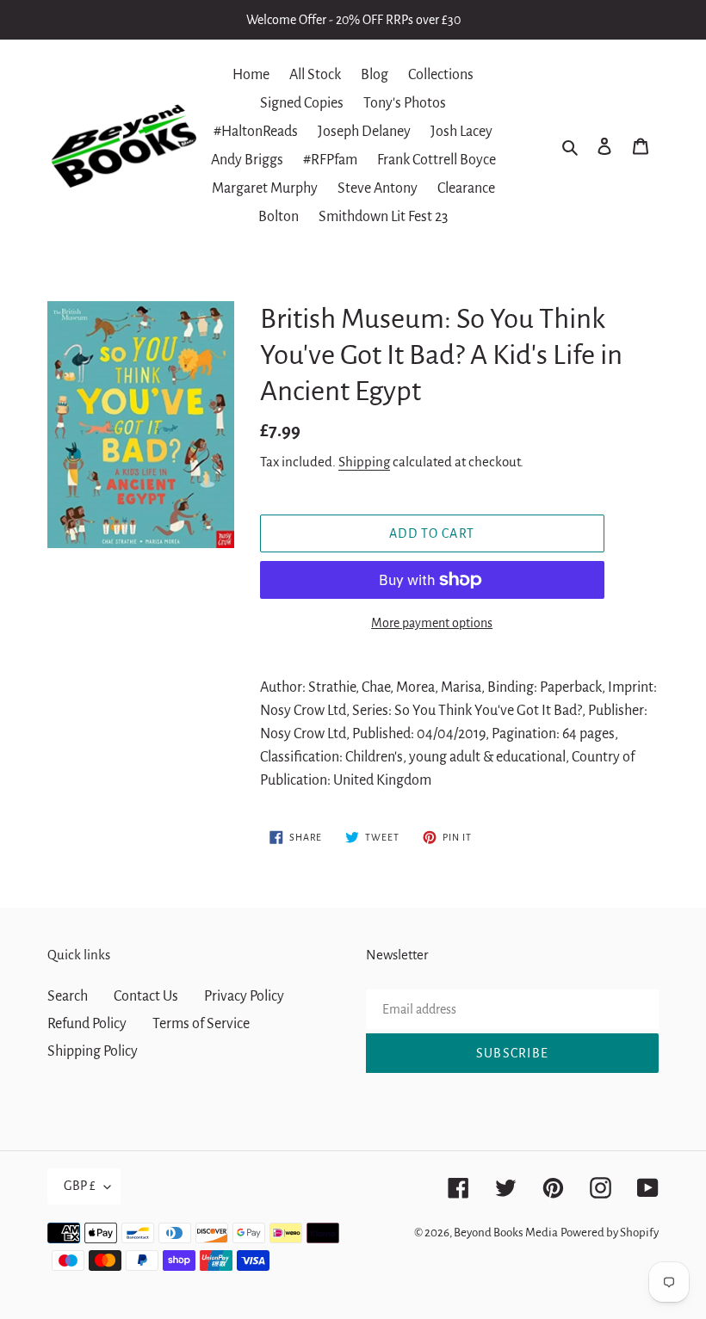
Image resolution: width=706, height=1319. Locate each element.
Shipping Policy (92, 1051)
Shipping (364, 461)
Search (67, 996)
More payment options (431, 623)
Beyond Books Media (506, 1232)
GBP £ (80, 1186)
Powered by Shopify (609, 1232)
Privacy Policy (244, 996)
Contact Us (146, 996)
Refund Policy (87, 1024)
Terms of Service (201, 1024)
